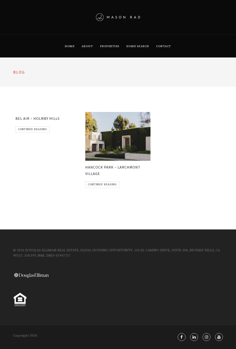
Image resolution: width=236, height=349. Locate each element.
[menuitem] (69, 46)
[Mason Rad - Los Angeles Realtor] (118, 17)
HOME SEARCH (137, 46)
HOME (69, 46)
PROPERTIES (109, 46)
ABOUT (87, 46)
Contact (163, 46)
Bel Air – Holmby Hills (37, 118)
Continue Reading (32, 129)
